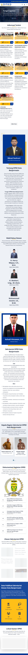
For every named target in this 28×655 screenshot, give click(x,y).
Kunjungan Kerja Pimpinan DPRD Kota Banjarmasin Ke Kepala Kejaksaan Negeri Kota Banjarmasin (16, 512)
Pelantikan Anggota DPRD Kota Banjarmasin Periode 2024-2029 (15, 505)
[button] (12, 18)
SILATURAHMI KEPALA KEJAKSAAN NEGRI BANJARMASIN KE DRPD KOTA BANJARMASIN (21, 46)
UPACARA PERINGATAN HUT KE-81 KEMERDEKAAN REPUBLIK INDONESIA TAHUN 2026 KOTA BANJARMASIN (6, 108)
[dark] (24, 5)
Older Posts (14, 124)
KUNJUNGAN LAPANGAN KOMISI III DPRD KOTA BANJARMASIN (21, 77)
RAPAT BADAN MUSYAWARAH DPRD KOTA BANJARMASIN (6, 77)
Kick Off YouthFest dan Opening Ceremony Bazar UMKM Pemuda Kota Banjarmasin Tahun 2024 (15, 518)
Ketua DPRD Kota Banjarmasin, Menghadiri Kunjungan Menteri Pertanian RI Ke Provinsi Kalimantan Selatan (16, 499)
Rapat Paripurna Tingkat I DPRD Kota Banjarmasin (15, 524)
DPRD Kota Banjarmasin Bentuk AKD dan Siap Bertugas (15, 530)
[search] (22, 4)
